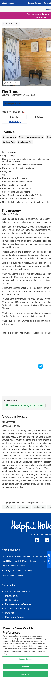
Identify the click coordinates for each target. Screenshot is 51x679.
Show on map (15, 122)
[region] (25, 649)
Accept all (25, 674)
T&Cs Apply (40, 17)
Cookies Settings (25, 659)
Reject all (25, 667)
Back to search (12, 23)
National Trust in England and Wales (26, 405)
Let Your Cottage (34, 3)
